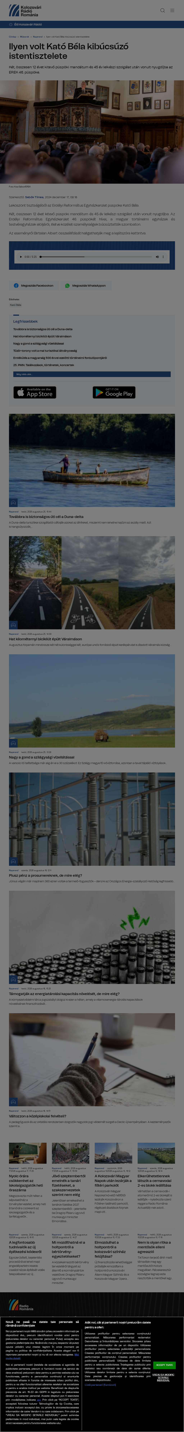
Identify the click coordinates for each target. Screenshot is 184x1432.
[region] (92, 1374)
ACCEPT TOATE (164, 1365)
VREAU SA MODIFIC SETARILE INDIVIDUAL (163, 1378)
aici (39, 1400)
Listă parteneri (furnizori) (100, 1385)
